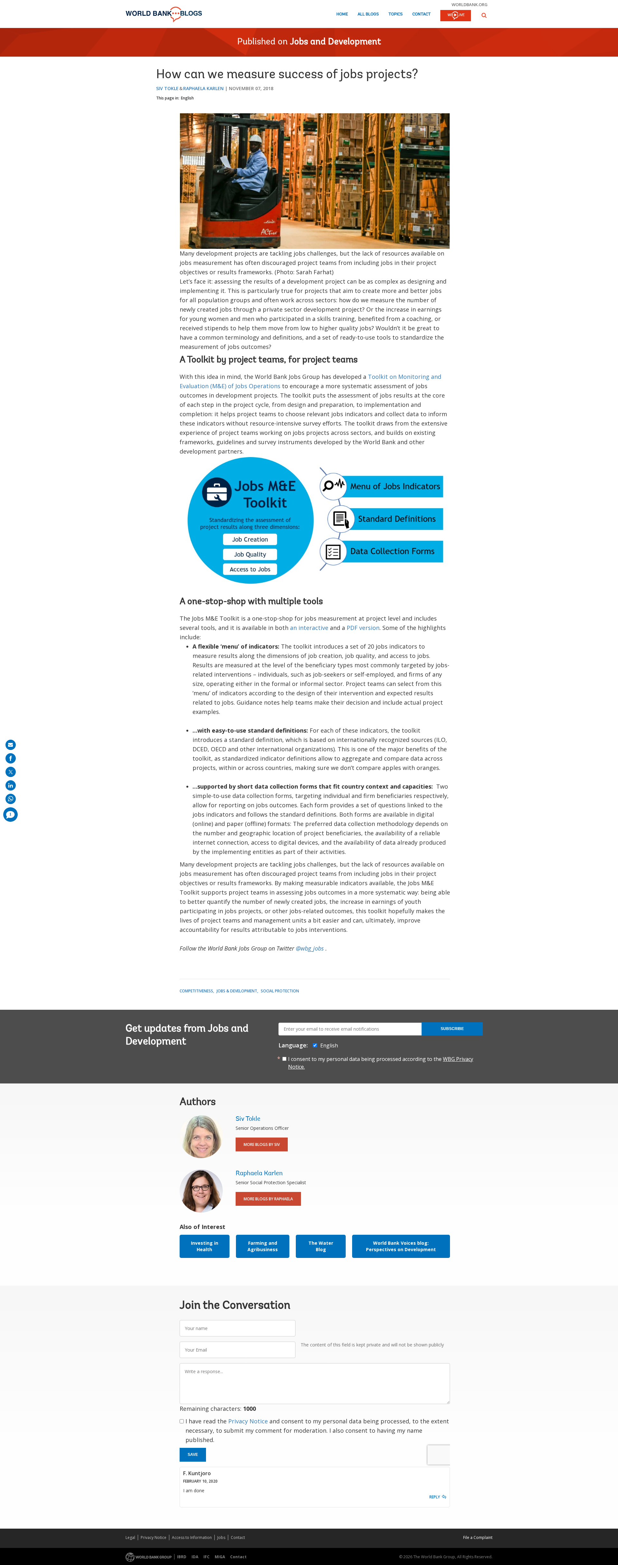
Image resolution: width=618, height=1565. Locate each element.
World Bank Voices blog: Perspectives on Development (401, 1246)
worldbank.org (470, 4)
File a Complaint (477, 1537)
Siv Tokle (167, 88)
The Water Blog (320, 1246)
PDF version (363, 628)
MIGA (220, 1557)
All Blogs (368, 14)
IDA (195, 1557)
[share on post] (10, 772)
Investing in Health (204, 1246)
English (187, 98)
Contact (421, 14)
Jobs (221, 1537)
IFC (206, 1557)
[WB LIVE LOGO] (455, 16)
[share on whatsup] (10, 799)
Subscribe (452, 1028)
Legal (130, 1537)
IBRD (181, 1557)
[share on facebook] (10, 758)
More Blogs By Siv (262, 1144)
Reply (434, 1497)
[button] (484, 15)
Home (342, 14)
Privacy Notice (248, 1421)
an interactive (309, 628)
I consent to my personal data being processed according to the (380, 1062)
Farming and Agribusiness (263, 1246)
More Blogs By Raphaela (268, 1199)
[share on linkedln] (10, 785)
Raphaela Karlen (203, 88)
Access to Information (192, 1537)
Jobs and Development (335, 42)
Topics (396, 14)
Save (193, 1454)
